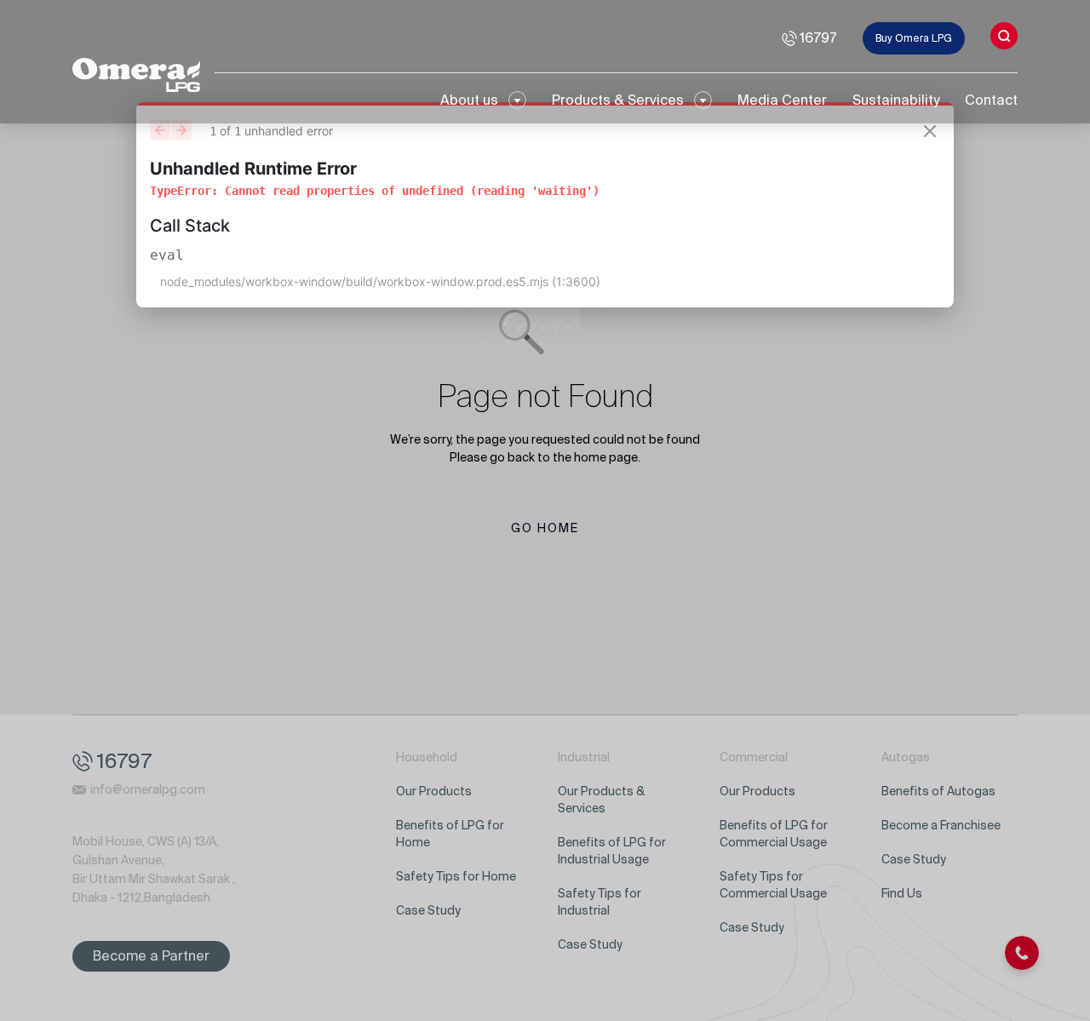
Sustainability (895, 100)
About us (469, 100)
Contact (991, 100)
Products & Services (618, 100)
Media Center (782, 100)
